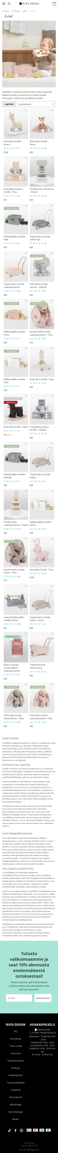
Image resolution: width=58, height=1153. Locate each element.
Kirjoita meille (44, 1029)
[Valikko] (3, 3)
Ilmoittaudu (43, 998)
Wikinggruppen (33, 1149)
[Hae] (9, 3)
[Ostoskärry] (54, 4)
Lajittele (9, 104)
